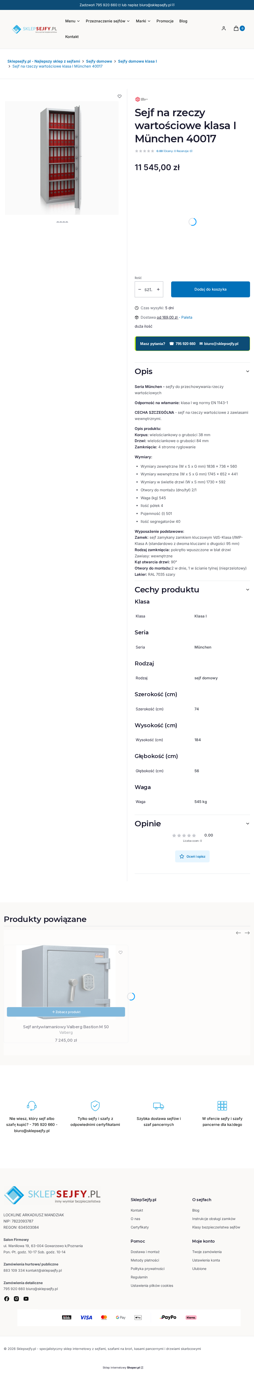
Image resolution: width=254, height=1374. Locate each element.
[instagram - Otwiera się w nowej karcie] (16, 1299)
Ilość (138, 278)
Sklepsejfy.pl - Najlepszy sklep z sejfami (43, 61)
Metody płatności (145, 1260)
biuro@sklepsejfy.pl (218, 344)
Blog (195, 1210)
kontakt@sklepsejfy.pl (44, 1270)
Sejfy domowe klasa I (137, 61)
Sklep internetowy (121, 1367)
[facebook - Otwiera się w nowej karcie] (7, 1299)
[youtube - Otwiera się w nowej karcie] (26, 1299)
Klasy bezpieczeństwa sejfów (216, 1227)
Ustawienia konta (206, 1260)
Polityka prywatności (147, 1268)
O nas (135, 1219)
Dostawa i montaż (145, 1252)
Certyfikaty (140, 1227)
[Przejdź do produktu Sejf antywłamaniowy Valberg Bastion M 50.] (66, 982)
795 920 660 (106, 5)
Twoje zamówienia (207, 1252)
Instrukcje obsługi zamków (213, 1219)
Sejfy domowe (99, 61)
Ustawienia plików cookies (152, 1285)
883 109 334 (14, 1270)
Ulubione (199, 1268)
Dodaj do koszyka (210, 289)
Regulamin (139, 1277)
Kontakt (137, 1210)
